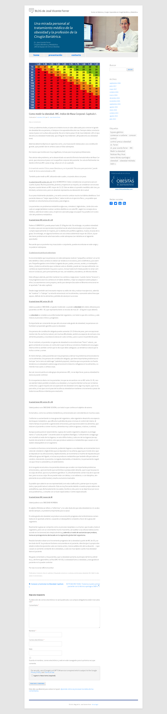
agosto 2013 (114, 116)
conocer (132, 135)
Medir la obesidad (117, 151)
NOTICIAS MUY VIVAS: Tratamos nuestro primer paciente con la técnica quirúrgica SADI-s (83, 585)
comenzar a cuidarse (67, 573)
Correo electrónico (36, 640)
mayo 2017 (113, 89)
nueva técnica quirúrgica (120, 157)
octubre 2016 (114, 92)
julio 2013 (113, 119)
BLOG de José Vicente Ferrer (52, 11)
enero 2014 (113, 110)
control (113, 138)
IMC (90, 573)
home (36, 55)
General (39, 573)
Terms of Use (49, 672)
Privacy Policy (36, 672)
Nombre (32, 631)
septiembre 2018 (115, 83)
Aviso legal (95, 704)
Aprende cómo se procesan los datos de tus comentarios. (61, 690)
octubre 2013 (114, 113)
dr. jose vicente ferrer (119, 148)
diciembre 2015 (115, 98)
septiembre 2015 (115, 104)
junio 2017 (113, 86)
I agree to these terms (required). (44, 676)
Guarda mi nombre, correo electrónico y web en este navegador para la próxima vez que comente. (62, 662)
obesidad (114, 160)
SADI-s (113, 164)
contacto (76, 55)
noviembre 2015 (115, 101)
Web (30, 649)
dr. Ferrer (114, 145)
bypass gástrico (116, 132)
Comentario (34, 605)
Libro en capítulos (47, 573)
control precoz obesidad (81, 573)
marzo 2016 (113, 95)
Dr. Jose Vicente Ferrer (54, 117)
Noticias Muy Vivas (117, 154)
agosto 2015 (114, 107)
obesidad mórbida (127, 160)
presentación (55, 55)
